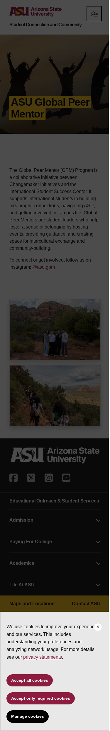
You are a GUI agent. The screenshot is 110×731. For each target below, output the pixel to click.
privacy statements (42, 657)
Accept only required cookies (40, 698)
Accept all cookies (29, 680)
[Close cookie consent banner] (98, 627)
